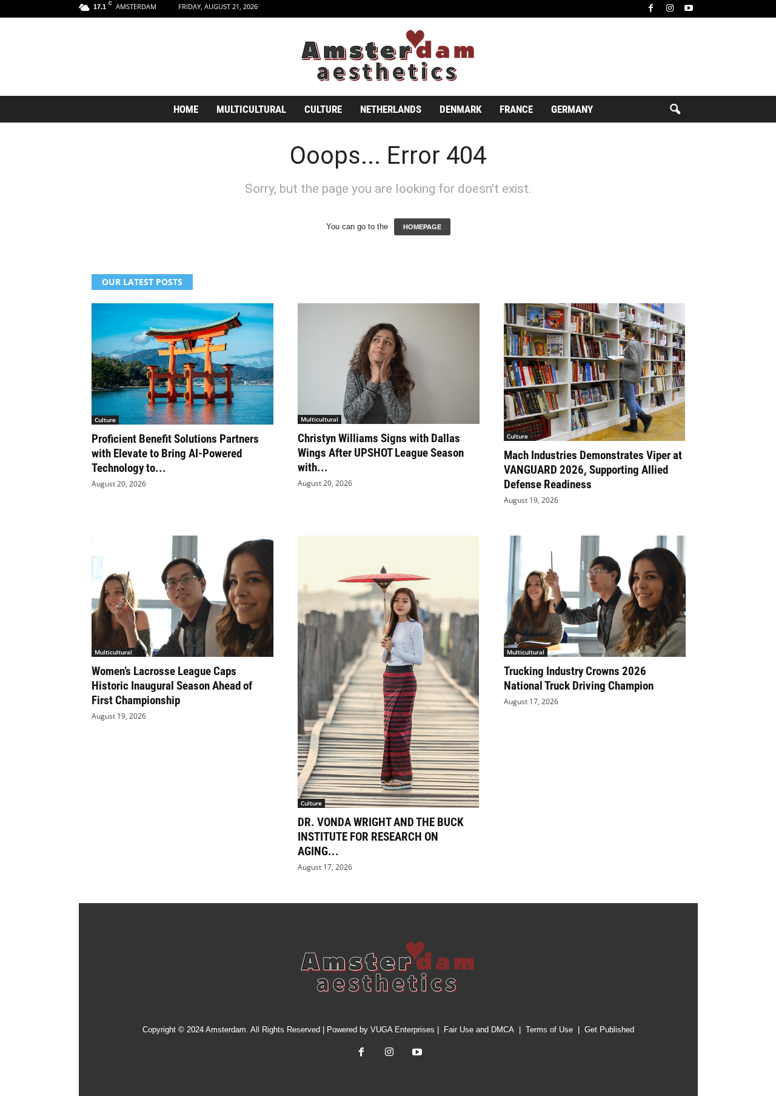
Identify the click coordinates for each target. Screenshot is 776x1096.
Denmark (460, 109)
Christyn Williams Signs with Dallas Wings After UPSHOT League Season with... (381, 452)
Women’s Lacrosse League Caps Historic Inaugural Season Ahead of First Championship (172, 685)
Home (185, 109)
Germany (572, 109)
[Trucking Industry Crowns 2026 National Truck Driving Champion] (595, 596)
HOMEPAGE (422, 226)
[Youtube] (688, 9)
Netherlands (390, 109)
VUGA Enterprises (402, 1029)
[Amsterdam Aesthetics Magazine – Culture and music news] (388, 57)
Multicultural (251, 109)
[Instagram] (670, 9)
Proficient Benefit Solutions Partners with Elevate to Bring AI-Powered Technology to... (175, 453)
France (516, 109)
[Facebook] (651, 9)
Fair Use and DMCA (479, 1029)
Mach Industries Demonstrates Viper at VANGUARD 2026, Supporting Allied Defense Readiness (593, 469)
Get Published (609, 1029)
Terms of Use (549, 1029)
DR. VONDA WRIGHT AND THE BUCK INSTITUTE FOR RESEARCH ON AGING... (381, 836)
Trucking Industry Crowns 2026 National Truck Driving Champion (579, 678)
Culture (323, 109)
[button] (674, 109)
